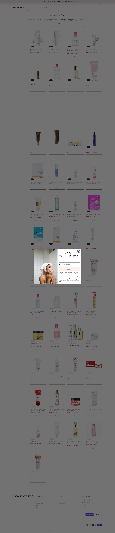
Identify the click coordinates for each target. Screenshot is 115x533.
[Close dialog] (78, 251)
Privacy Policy (76, 280)
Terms (60, 281)
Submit (69, 269)
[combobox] (61, 264)
